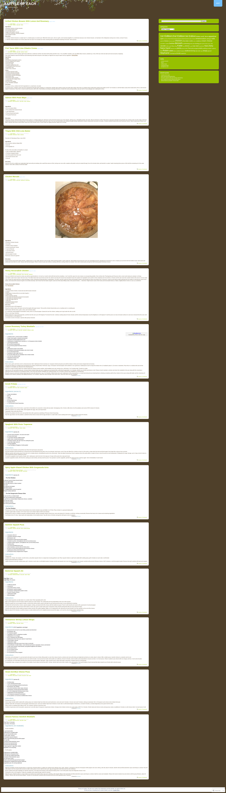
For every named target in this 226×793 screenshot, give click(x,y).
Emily (191, 43)
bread (198, 38)
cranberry (198, 41)
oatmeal (172, 48)
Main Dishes (12, 23)
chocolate (185, 41)
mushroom (23, 180)
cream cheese (206, 41)
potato (25, 387)
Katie (23, 274)
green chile (210, 43)
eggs (14, 387)
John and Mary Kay (171, 46)
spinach (209, 51)
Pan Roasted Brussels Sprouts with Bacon (170, 79)
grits (17, 470)
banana (176, 38)
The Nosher (10, 285)
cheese (166, 41)
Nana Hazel (165, 48)
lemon (16, 329)
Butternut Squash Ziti (14, 571)
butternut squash (16, 574)
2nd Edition (10, 134)
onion (175, 48)
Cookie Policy (116, 790)
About (218, 3)
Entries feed (164, 64)
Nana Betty (208, 46)
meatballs (25, 329)
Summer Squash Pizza (14, 525)
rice (161, 51)
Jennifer (14, 51)
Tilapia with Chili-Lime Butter (17, 131)
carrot (161, 41)
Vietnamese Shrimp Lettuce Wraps (19, 620)
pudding (205, 48)
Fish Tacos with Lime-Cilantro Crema (21, 48)
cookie (191, 41)
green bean (205, 43)
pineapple (195, 48)
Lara (184, 46)
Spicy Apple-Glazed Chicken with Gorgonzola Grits (27, 467)
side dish (197, 51)
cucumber (162, 43)
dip (183, 43)
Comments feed (164, 65)
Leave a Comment (142, 41)
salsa (174, 50)
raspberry (214, 48)
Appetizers (12, 622)
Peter (189, 48)
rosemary (29, 329)
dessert (178, 43)
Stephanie (27, 180)
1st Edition (10, 101)
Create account (164, 61)
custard (167, 43)
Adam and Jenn (16, 101)
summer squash (26, 528)
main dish (18, 24)
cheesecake (172, 41)
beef (183, 38)
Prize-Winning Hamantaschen (168, 76)
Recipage (79, 375)
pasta (21, 427)
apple (162, 38)
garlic (200, 43)
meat (27, 675)
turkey (32, 329)
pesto (25, 101)
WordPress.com (164, 66)
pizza (22, 528)
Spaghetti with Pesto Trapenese (18, 424)
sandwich (178, 51)
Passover (31, 274)
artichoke (166, 38)
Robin (22, 24)
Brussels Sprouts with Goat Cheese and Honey (172, 77)
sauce (183, 51)
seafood (22, 51)
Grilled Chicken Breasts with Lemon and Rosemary (27, 21)
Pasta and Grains (14, 426)
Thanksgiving (173, 53)
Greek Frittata (11, 384)
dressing (187, 43)
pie (192, 48)
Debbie (172, 43)
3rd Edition (10, 24)
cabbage (208, 38)
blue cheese (15, 675)
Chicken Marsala (12, 177)
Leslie (191, 46)
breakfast (203, 38)
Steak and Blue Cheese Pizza (17, 672)
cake (213, 38)
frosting (197, 43)
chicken (14, 24)
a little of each (20, 4)
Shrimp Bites (75, 55)
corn (194, 41)
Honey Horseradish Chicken (17, 271)
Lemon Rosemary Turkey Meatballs (20, 326)
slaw (202, 50)
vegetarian (183, 53)
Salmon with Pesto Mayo (15, 98)
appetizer (212, 36)
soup (205, 51)
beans (180, 38)
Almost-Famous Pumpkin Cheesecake (170, 80)
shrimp (26, 51)
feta (16, 387)
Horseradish (18, 274)
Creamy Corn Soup (165, 75)
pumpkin (209, 48)
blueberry (187, 38)
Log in (162, 62)
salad (171, 51)
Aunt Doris (171, 38)
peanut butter (184, 48)
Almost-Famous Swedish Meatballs (20, 717)
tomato (24, 427)
